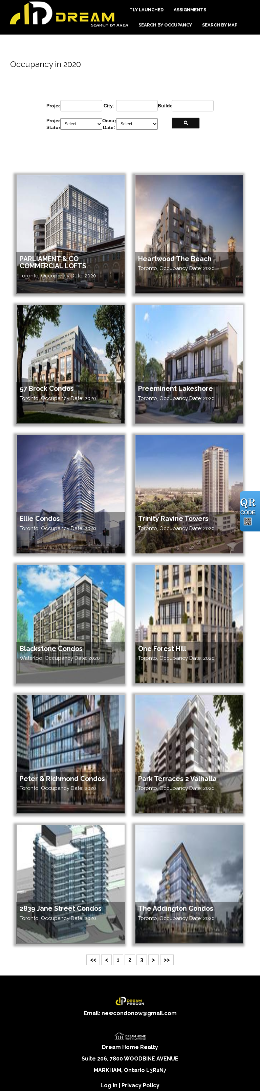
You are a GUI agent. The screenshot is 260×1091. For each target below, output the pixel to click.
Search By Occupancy (165, 24)
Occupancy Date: (109, 124)
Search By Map (219, 24)
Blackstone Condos (51, 649)
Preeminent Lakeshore (175, 389)
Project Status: (53, 124)
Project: (53, 105)
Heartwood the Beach (175, 259)
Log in (109, 1085)
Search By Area (109, 24)
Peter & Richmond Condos (62, 779)
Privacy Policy (140, 1085)
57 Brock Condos (47, 389)
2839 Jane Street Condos (61, 908)
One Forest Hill (162, 649)
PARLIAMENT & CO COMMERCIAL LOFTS (53, 262)
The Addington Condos (175, 908)
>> (167, 960)
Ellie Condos (40, 519)
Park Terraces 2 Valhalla (177, 779)
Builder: (165, 105)
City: (109, 105)
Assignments (190, 9)
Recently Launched (139, 9)
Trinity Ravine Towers (173, 519)
